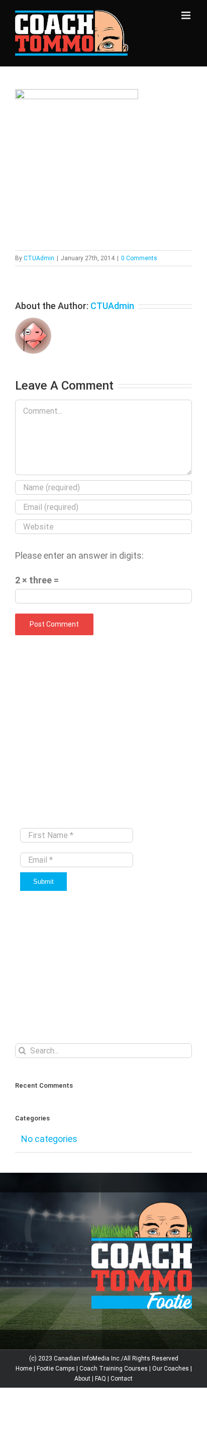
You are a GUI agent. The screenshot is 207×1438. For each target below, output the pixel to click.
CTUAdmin (39, 258)
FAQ (100, 1378)
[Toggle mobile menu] (186, 15)
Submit (43, 881)
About (82, 1378)
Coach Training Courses (113, 1368)
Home (24, 1368)
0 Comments (139, 258)
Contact (122, 1378)
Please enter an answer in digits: (79, 555)
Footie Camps (56, 1368)
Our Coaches (170, 1368)
